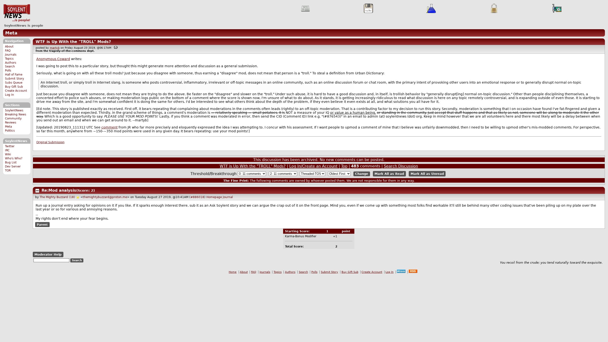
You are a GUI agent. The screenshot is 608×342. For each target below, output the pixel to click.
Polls (8, 70)
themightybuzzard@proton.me (105, 197)
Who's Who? (13, 158)
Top (344, 166)
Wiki (8, 154)
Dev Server (13, 166)
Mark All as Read (389, 174)
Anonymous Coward (53, 59)
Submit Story (14, 78)
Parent (42, 224)
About (9, 46)
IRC (7, 150)
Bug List (11, 162)
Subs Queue (13, 82)
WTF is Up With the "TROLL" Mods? (73, 41)
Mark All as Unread (427, 174)
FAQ (7, 50)
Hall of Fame (13, 74)
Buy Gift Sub (14, 86)
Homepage (214, 197)
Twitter (9, 146)
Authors (10, 62)
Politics (10, 130)
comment (109, 127)
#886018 (197, 197)
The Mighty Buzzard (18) (57, 197)
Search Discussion (401, 166)
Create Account (16, 90)
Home (233, 272)
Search (10, 66)
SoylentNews (16, 13)
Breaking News (15, 114)
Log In (9, 94)
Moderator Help (48, 254)
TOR (8, 170)
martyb (55, 47)
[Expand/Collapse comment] (37, 191)
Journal (228, 197)
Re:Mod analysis (59, 190)
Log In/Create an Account (313, 166)
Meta (11, 32)
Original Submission (50, 142)
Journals (10, 54)
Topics (9, 58)
